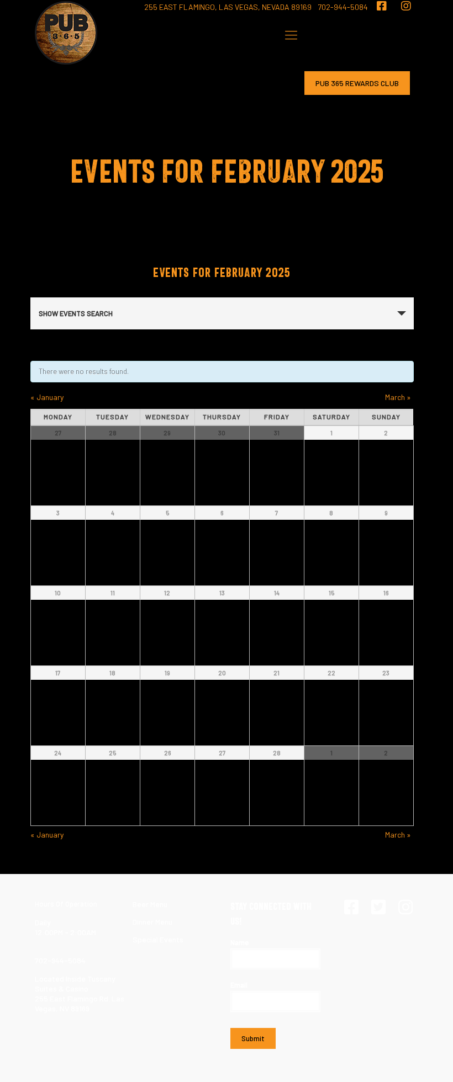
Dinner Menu (152, 921)
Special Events (158, 939)
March (398, 397)
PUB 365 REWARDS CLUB (357, 83)
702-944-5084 (343, 7)
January (47, 397)
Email (238, 984)
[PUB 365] (66, 33)
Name (239, 942)
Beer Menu (150, 904)
